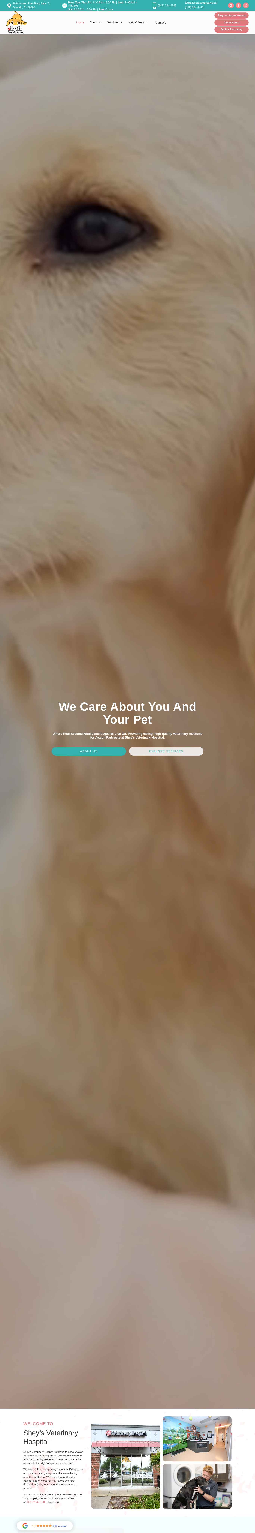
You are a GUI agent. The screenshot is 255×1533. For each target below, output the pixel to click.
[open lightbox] (125, 1462)
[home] (16, 22)
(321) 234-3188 (35, 1501)
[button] (95, 22)
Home (80, 22)
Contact (161, 22)
